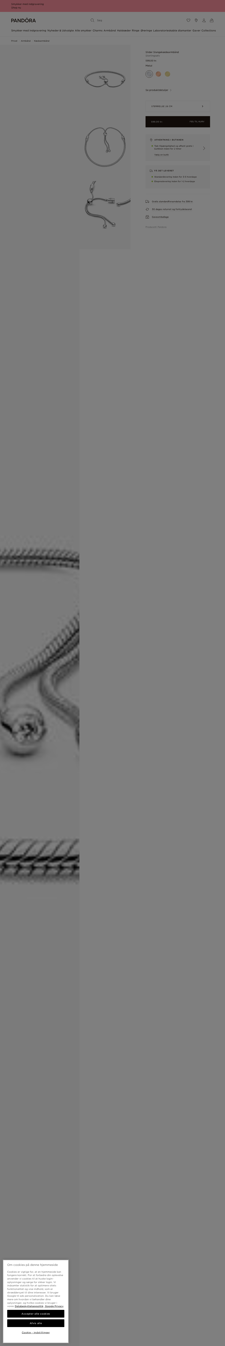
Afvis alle (36, 1323)
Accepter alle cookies (35, 1313)
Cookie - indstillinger (36, 1332)
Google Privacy (53, 1306)
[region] (36, 1301)
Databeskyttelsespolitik (29, 1306)
